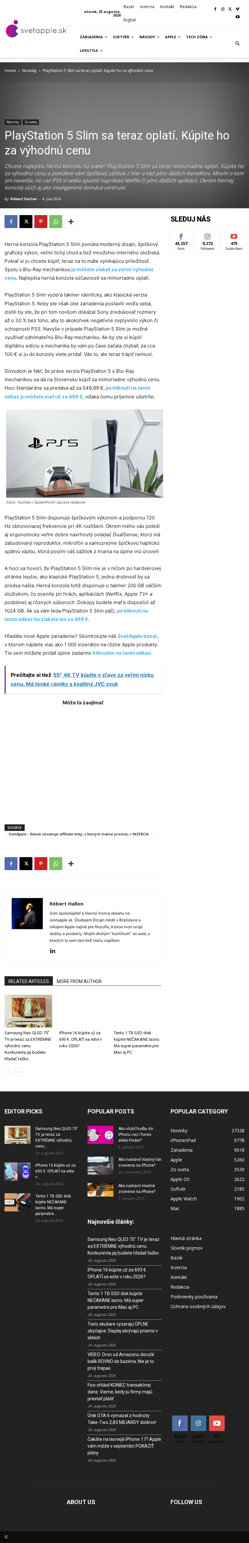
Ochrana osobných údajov (198, 1306)
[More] (71, 221)
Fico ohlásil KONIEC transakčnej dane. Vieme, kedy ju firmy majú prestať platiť (120, 1391)
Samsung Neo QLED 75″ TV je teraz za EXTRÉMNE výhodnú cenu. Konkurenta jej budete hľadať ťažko (28, 1045)
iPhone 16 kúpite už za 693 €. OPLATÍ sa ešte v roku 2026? (80, 1039)
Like (181, 235)
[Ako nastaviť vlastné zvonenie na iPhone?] (100, 1189)
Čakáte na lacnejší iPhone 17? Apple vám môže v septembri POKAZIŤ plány (124, 1446)
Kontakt (179, 1277)
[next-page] (19, 1072)
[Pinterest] (40, 221)
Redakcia (180, 1287)
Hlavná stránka (186, 1238)
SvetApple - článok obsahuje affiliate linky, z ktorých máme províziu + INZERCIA (78, 834)
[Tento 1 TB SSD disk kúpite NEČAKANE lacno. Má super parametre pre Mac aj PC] (137, 1011)
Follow (207, 235)
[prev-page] (9, 1072)
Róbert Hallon (23, 198)
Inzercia (179, 1267)
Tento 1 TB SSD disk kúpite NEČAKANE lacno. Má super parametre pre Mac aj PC (116, 1300)
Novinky (29, 70)
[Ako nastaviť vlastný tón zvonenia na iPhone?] (100, 1166)
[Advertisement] (83, 762)
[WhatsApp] (55, 221)
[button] (237, 44)
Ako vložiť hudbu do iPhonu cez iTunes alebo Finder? (135, 1134)
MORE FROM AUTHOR (79, 981)
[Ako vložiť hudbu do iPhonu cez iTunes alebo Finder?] (100, 1135)
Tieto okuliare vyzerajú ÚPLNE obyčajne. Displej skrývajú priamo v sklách (123, 1330)
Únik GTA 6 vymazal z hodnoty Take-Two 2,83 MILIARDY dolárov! (122, 1419)
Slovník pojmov (187, 1248)
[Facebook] (215, 9)
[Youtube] (237, 17)
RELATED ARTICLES (28, 981)
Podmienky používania (194, 1297)
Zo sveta (31, 122)
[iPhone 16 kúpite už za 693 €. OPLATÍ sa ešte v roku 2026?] (83, 1011)
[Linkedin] (55, 951)
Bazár (177, 1258)
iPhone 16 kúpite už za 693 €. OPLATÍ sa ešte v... (55, 1171)
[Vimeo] (237, 9)
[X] (230, 9)
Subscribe (234, 235)
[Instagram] (223, 9)
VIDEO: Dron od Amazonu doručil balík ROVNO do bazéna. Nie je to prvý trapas (121, 1361)
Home (10, 70)
